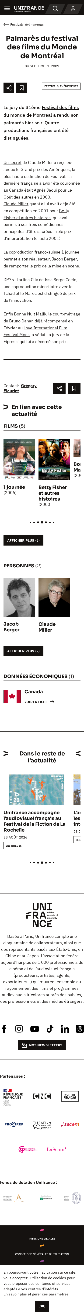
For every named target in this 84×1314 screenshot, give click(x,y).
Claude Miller (16, 203)
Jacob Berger (64, 259)
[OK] (42, 1306)
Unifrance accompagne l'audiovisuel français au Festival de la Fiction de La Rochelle (35, 821)
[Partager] (9, 88)
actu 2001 (49, 238)
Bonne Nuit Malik (30, 314)
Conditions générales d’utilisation (42, 1254)
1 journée (70, 252)
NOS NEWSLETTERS (45, 1045)
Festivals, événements (61, 86)
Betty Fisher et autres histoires (52, 493)
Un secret (12, 162)
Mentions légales (42, 1238)
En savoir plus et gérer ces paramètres (36, 1294)
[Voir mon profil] (73, 9)
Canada (16, 190)
